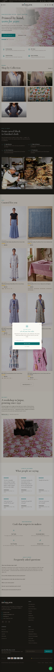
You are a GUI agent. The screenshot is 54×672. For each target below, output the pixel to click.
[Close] (40, 324)
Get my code (27, 343)
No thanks (27, 346)
